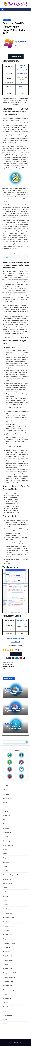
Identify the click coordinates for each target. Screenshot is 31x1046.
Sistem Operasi (7, 1007)
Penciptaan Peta (7, 926)
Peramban (6, 964)
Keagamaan (6, 858)
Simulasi (5, 1002)
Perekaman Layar (8, 981)
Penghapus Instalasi (9, 943)
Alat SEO (5, 802)
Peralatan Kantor (8, 960)
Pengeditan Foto (7, 934)
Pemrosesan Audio (8, 913)
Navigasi (5, 896)
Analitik (5, 807)
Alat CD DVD (7, 798)
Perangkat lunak (7, 968)
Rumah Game (7, 998)
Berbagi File (6, 815)
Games (5, 849)
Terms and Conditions (14, 1042)
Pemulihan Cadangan (9, 917)
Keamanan (6, 862)
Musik (4, 892)
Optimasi (5, 904)
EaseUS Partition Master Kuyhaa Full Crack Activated (14, 711)
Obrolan (5, 900)
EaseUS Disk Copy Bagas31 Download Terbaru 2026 (13, 728)
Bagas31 (22, 86)
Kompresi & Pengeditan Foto (11, 875)
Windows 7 (19, 620)
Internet (5, 853)
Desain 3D (6, 828)
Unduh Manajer (7, 1015)
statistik (5, 1011)
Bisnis (4, 819)
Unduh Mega (15, 653)
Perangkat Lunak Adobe (10, 973)
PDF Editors (6, 909)
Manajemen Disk (7, 19)
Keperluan (6, 866)
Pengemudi (6, 939)
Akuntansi (6, 794)
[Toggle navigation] (16, 9)
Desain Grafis (7, 832)
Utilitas (5, 1019)
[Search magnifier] (27, 742)
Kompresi (5, 870)
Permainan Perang (8, 990)
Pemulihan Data (7, 921)
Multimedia (6, 887)
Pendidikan (6, 930)
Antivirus (5, 811)
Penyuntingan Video (9, 956)
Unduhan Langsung (15, 56)
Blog (4, 824)
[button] (28, 9)
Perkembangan (7, 985)
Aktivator (5, 790)
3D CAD (5, 785)
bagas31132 (22, 41)
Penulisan (6, 951)
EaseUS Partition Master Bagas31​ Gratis (14, 692)
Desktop (5, 836)
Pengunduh (6, 947)
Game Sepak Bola (8, 845)
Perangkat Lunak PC (9, 977)
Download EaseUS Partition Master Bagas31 (22, 68)
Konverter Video (7, 879)
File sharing (6, 841)
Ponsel (5, 994)
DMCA (20, 1042)
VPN (4, 1024)
